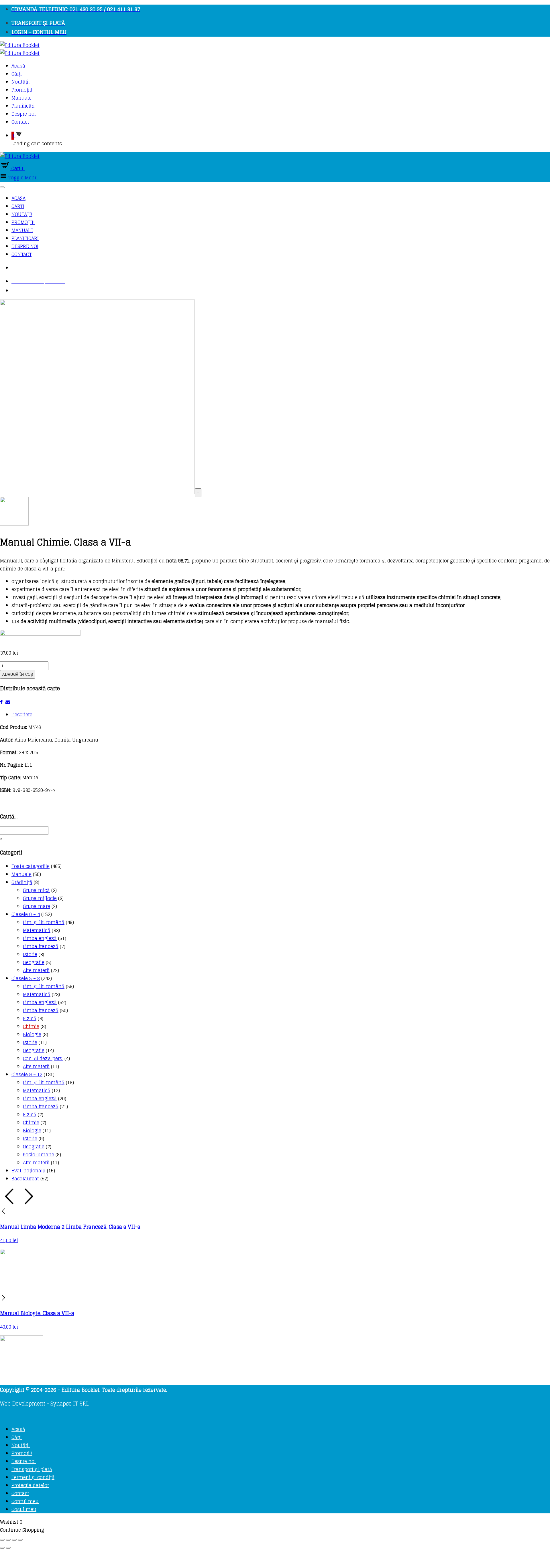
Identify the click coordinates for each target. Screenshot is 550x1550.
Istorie (30, 954)
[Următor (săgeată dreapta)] (8, 1548)
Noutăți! (20, 82)
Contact (20, 122)
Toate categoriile (30, 866)
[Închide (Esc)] (20, 1540)
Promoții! (21, 90)
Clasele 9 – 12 (26, 1075)
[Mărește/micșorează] (2, 1540)
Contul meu (25, 1501)
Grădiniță (21, 882)
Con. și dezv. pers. (43, 1059)
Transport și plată (31, 1469)
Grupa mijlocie (40, 898)
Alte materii (36, 970)
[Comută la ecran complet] (8, 1540)
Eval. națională (28, 1171)
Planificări (23, 106)
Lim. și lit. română (43, 922)
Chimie (31, 1026)
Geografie (33, 962)
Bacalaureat (25, 1179)
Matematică (36, 930)
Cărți (16, 74)
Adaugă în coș (17, 674)
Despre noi (23, 114)
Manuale (21, 98)
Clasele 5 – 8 (25, 978)
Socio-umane (38, 1155)
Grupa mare (36, 906)
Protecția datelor (30, 1485)
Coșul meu (23, 1509)
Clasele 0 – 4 (25, 914)
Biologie (32, 1034)
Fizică (29, 1018)
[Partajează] (14, 1540)
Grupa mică (36, 890)
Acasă (18, 66)
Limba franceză (40, 946)
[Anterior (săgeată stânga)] (2, 1548)
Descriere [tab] (21, 715)
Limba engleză (40, 938)
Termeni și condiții (32, 1477)
